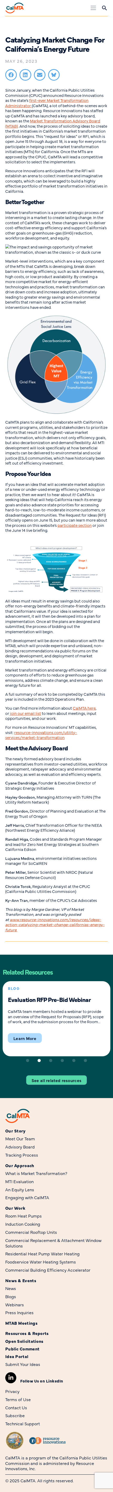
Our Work (15, 1207)
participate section (75, 525)
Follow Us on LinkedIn (41, 1381)
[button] (11, 75)
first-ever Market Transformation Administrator (47, 102)
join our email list (25, 713)
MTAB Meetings (21, 1323)
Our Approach (19, 1165)
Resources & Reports (27, 1333)
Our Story (15, 1130)
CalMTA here (84, 708)
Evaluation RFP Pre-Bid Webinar (49, 999)
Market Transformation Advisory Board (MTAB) (52, 123)
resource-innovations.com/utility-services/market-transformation (41, 735)
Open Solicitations (24, 1341)
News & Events (20, 1280)
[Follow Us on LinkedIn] (10, 1377)
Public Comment (22, 1348)
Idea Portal (16, 1356)
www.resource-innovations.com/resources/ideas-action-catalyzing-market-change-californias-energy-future (55, 924)
